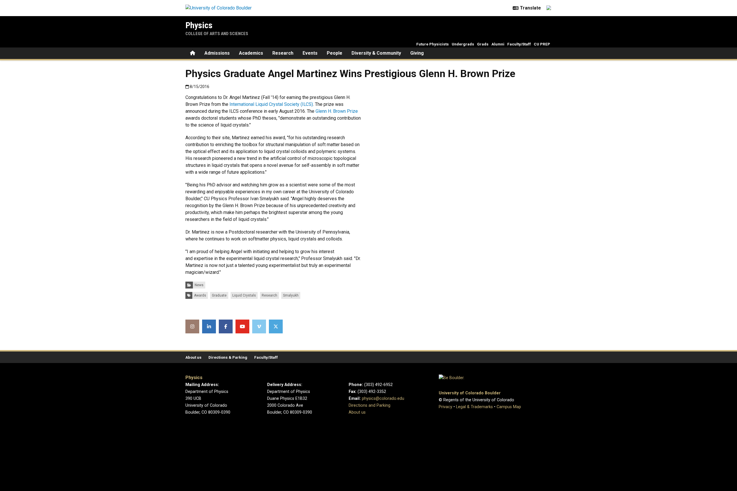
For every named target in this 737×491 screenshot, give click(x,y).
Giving (417, 53)
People (334, 53)
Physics (198, 25)
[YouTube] (242, 326)
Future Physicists (432, 44)
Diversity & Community (376, 53)
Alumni (497, 44)
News (199, 285)
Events (310, 53)
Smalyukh (291, 295)
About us (193, 357)
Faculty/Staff (519, 44)
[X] (276, 326)
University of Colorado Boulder (470, 393)
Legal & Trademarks (474, 406)
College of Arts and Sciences (216, 33)
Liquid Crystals (244, 295)
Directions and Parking (369, 405)
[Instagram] (192, 326)
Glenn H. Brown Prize (337, 111)
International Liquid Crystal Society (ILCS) (271, 104)
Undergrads (463, 44)
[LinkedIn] (209, 326)
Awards (200, 295)
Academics (251, 53)
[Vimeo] (259, 326)
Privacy (445, 406)
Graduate (219, 295)
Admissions (217, 53)
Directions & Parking (227, 357)
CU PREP (542, 44)
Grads (483, 44)
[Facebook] (226, 326)
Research (282, 53)
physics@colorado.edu (383, 398)
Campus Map (509, 406)
